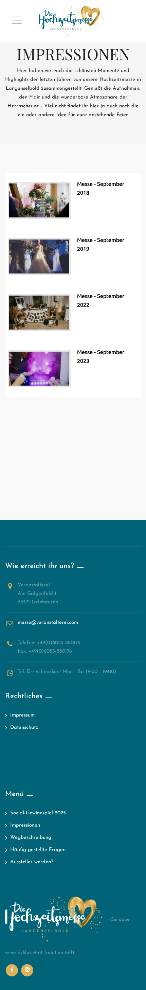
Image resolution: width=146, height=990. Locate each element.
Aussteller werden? (31, 862)
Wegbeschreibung (30, 837)
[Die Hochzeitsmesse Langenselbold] (73, 21)
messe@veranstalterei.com (48, 622)
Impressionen (25, 825)
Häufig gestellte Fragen (38, 849)
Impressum (22, 715)
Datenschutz (24, 727)
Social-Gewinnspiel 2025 (38, 813)
